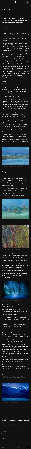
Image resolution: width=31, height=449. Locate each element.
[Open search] (27, 2)
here (17, 445)
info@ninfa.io (9, 445)
